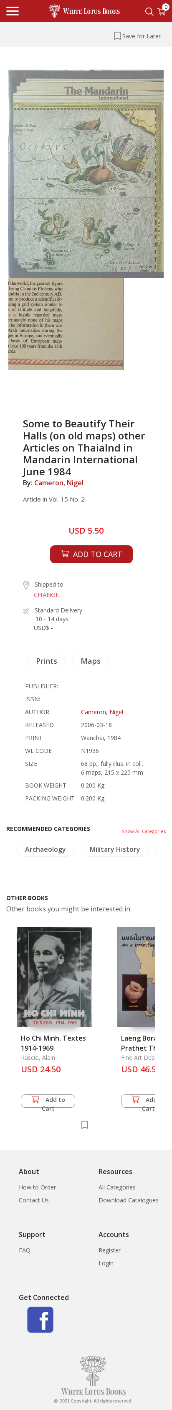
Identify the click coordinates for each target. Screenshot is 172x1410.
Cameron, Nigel (58, 482)
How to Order (37, 1187)
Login (106, 1263)
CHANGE (46, 594)
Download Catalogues (129, 1200)
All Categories (117, 1187)
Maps (91, 661)
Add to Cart (54, 1102)
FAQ (24, 1250)
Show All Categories (144, 831)
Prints (46, 661)
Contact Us (34, 1200)
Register (110, 1250)
